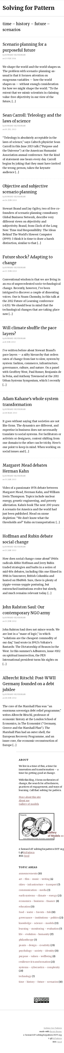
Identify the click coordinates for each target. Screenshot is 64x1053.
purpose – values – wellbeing (35, 956)
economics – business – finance (37, 901)
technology (25, 976)
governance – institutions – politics (39, 917)
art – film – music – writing (34, 879)
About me (24, 800)
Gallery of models (29, 804)
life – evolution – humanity (34, 934)
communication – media (33, 890)
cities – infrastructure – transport (38, 884)
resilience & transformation (34, 961)
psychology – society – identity (36, 950)
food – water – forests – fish (35, 912)
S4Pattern (28, 852)
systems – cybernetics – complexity (39, 967)
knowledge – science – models (36, 923)
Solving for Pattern (29, 7)
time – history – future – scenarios (38, 981)
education (24, 906)
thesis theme (56, 1031)
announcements (28, 873)
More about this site (30, 797)
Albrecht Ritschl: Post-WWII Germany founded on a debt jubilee (29, 683)
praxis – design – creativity (34, 945)
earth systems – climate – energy (38, 895)
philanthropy (26, 939)
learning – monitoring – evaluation (39, 928)
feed (26, 856)
